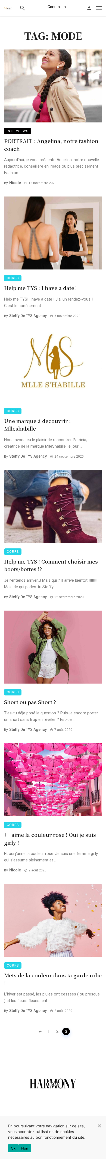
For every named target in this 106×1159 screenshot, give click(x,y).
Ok (13, 1148)
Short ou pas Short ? (30, 701)
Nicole (15, 183)
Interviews (17, 131)
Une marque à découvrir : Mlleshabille (37, 424)
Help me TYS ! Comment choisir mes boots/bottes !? (51, 565)
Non (25, 1148)
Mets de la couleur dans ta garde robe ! (53, 979)
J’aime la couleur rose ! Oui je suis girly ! (50, 838)
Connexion (57, 7)
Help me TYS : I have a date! (40, 287)
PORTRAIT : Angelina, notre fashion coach (51, 144)
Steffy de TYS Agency (28, 316)
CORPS (13, 278)
